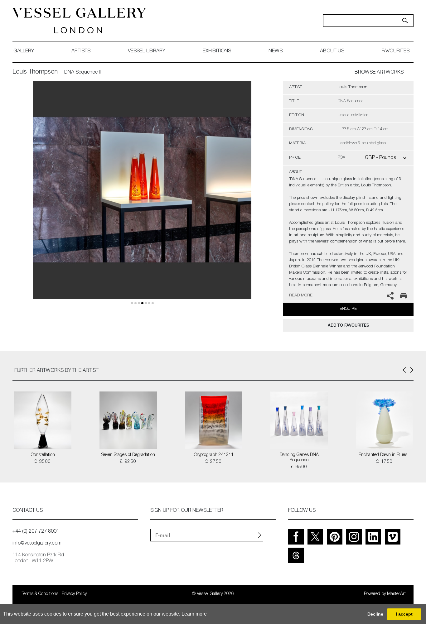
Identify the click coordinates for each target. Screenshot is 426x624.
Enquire (348, 309)
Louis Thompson (35, 72)
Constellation (43, 455)
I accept (404, 614)
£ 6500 (299, 467)
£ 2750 (213, 462)
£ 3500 (42, 462)
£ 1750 (384, 462)
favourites (395, 51)
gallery (23, 51)
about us (332, 51)
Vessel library (146, 51)
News (276, 51)
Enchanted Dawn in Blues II (384, 455)
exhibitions (217, 51)
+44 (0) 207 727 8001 (35, 531)
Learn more (194, 614)
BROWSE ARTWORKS (379, 72)
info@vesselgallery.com (36, 543)
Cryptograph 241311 (214, 455)
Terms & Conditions (40, 594)
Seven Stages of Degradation (128, 455)
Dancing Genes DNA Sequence (299, 458)
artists (80, 51)
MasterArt (396, 594)
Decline (375, 614)
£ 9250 (128, 462)
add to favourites (348, 325)
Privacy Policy (74, 594)
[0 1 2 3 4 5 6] (142, 197)
